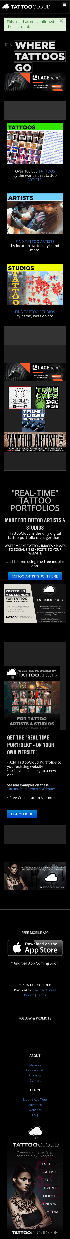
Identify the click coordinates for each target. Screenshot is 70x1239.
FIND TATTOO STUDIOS (35, 311)
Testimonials (35, 1070)
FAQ (35, 1115)
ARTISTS (34, 179)
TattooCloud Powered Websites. (31, 788)
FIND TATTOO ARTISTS (35, 241)
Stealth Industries (44, 990)
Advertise (35, 1105)
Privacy (29, 995)
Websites (35, 1110)
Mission (35, 1065)
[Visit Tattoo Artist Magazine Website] (35, 441)
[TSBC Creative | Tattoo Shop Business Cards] (20, 397)
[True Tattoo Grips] (47, 397)
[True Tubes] (33, 420)
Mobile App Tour (35, 1100)
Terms (41, 995)
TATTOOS (46, 171)
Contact (35, 1080)
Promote (35, 1075)
